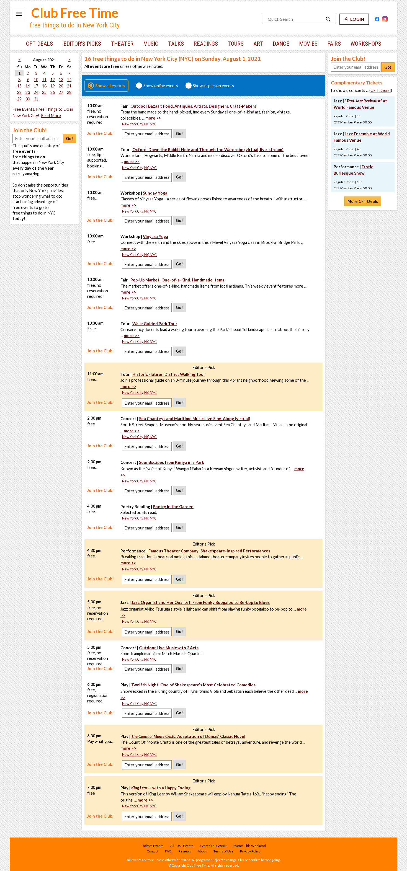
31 (36, 99)
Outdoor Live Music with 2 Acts (169, 647)
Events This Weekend (249, 846)
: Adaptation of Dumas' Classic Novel (188, 736)
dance (281, 43)
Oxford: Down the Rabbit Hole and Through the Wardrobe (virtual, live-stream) (208, 149)
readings (206, 43)
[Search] (328, 19)
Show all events (110, 85)
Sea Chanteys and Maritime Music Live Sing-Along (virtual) (194, 418)
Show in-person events (213, 85)
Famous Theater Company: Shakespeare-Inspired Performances (209, 551)
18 (44, 86)
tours (236, 43)
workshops (366, 43)
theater (122, 43)
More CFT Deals (362, 201)
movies (308, 43)
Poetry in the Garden (173, 506)
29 (19, 99)
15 (19, 86)
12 (52, 79)
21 (69, 86)
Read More (51, 115)
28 (69, 92)
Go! (69, 138)
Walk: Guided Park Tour (154, 323)
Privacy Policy (250, 851)
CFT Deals (39, 43)
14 (69, 79)
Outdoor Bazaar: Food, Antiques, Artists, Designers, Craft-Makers (193, 106)
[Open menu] (19, 14)
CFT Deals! (380, 90)
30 (27, 99)
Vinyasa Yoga (155, 236)
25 (44, 92)
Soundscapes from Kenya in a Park (171, 462)
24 (36, 92)
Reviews (185, 851)
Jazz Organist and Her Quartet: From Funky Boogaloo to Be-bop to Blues (201, 602)
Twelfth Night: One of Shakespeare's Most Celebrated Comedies (193, 685)
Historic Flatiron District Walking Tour (168, 374)
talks (176, 43)
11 (44, 79)
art (258, 43)
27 (61, 92)
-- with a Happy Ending (160, 787)
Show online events (160, 85)
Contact (152, 851)
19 (52, 86)
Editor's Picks (82, 43)
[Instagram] (385, 19)
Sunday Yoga (155, 193)
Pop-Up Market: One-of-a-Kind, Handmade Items (177, 280)
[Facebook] (377, 19)
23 (27, 92)
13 (61, 79)
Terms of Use (223, 851)
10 (36, 79)
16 (27, 86)
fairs (334, 43)
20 (61, 86)
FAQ (168, 851)
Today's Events (152, 846)
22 (19, 92)
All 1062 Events (181, 846)
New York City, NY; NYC (139, 124)
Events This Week (213, 846)
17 (36, 86)
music (150, 43)
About (202, 851)
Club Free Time (75, 12)
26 (52, 92)
